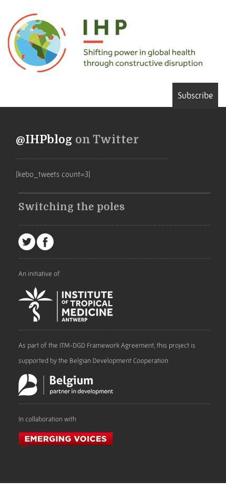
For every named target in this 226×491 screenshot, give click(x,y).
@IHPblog (44, 139)
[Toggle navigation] (11, 95)
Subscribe (195, 95)
